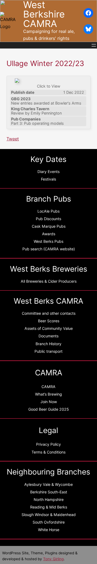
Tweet (12, 138)
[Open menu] (94, 45)
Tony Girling (53, 559)
